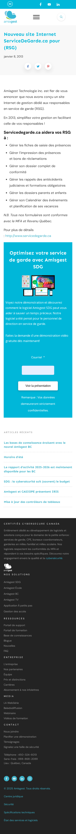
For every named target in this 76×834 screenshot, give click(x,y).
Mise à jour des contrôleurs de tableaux (32, 502)
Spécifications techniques (19, 812)
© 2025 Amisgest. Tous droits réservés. (27, 788)
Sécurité (9, 804)
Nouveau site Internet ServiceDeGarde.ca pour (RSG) (32, 41)
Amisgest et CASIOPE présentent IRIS (31, 491)
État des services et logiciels (21, 820)
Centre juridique (13, 796)
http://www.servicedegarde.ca (28, 236)
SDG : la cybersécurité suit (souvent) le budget (37, 481)
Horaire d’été (13, 457)
